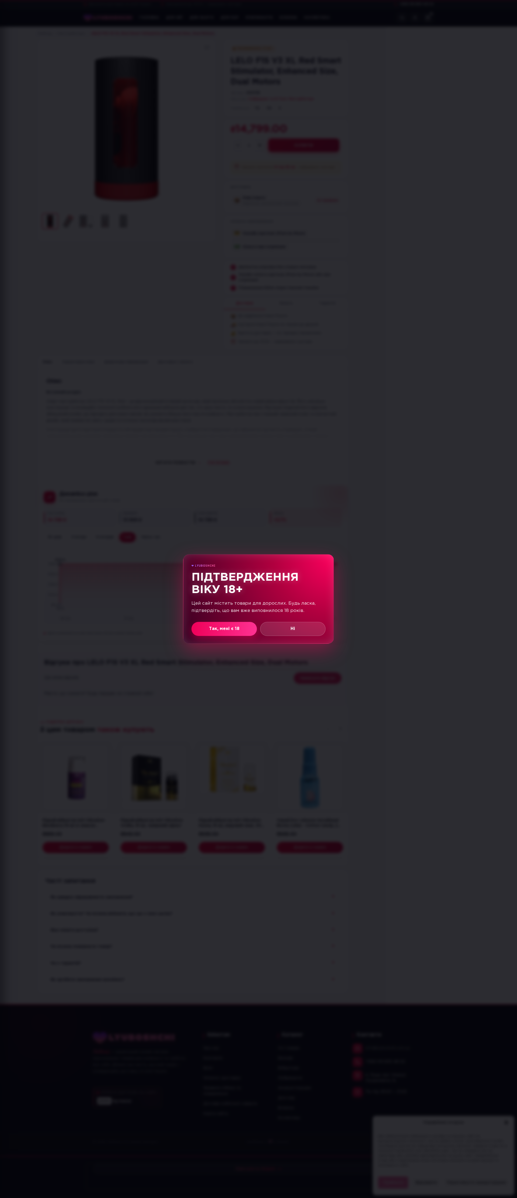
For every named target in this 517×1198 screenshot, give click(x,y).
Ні (293, 629)
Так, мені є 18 (224, 629)
